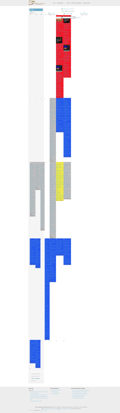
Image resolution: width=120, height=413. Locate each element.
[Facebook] (49, 405)
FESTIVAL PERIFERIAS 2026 (36, 401)
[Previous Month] (30, 11)
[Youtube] (54, 405)
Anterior (53, 13)
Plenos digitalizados (55, 393)
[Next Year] (31, 11)
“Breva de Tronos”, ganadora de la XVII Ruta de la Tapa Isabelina (39, 392)
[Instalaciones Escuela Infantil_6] (68, 9)
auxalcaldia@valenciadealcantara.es (50, 408)
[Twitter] (52, 405)
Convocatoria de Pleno (55, 390)
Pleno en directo (54, 391)
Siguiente (81, 13)
